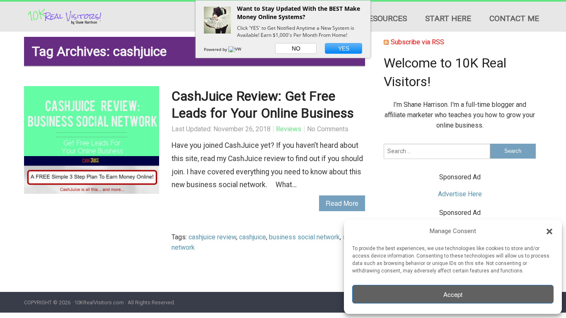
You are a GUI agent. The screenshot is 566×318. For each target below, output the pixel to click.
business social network (304, 237)
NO (296, 48)
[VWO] (236, 49)
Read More (342, 203)
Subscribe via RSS (417, 42)
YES (343, 48)
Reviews (288, 129)
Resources (385, 18)
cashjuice (252, 237)
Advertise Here (460, 194)
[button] (549, 231)
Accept (452, 294)
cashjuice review (212, 237)
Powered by (216, 49)
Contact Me (514, 18)
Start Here (448, 18)
